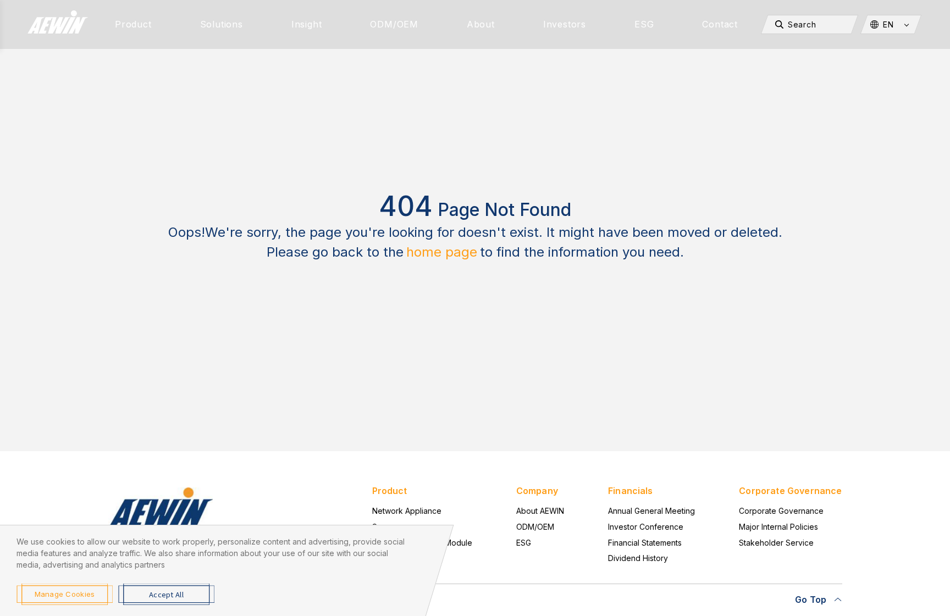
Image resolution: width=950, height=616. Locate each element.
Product (133, 24)
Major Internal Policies (778, 526)
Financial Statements (645, 542)
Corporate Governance (781, 510)
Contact (720, 24)
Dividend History (638, 558)
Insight (306, 24)
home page (441, 252)
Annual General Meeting (651, 510)
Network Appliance (406, 510)
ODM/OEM (394, 24)
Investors (564, 24)
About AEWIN (540, 510)
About (481, 24)
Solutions (221, 24)
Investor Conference (645, 526)
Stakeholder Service (776, 542)
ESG (644, 24)
